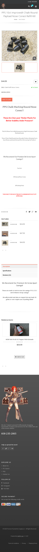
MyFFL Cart (20, 536)
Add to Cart (20, 357)
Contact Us (6, 474)
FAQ (3, 471)
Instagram (6, 486)
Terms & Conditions (13, 543)
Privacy (24, 543)
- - (10, 222)
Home (15, 19)
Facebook (6, 483)
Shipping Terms (33, 543)
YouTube (6, 488)
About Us (5, 466)
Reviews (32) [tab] (7, 275)
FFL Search (5, 468)
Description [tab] (6, 266)
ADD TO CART (7, 99)
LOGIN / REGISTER (32, 1)
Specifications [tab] (7, 271)
